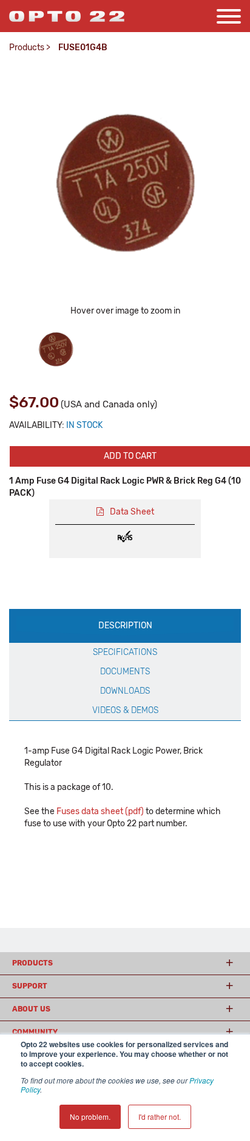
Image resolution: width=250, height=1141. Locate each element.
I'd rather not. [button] (159, 1116)
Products (26, 47)
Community (35, 1032)
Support (29, 986)
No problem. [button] (90, 1116)
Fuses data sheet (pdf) (100, 811)
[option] (55, 348)
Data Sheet (132, 512)
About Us (31, 1009)
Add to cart (130, 456)
